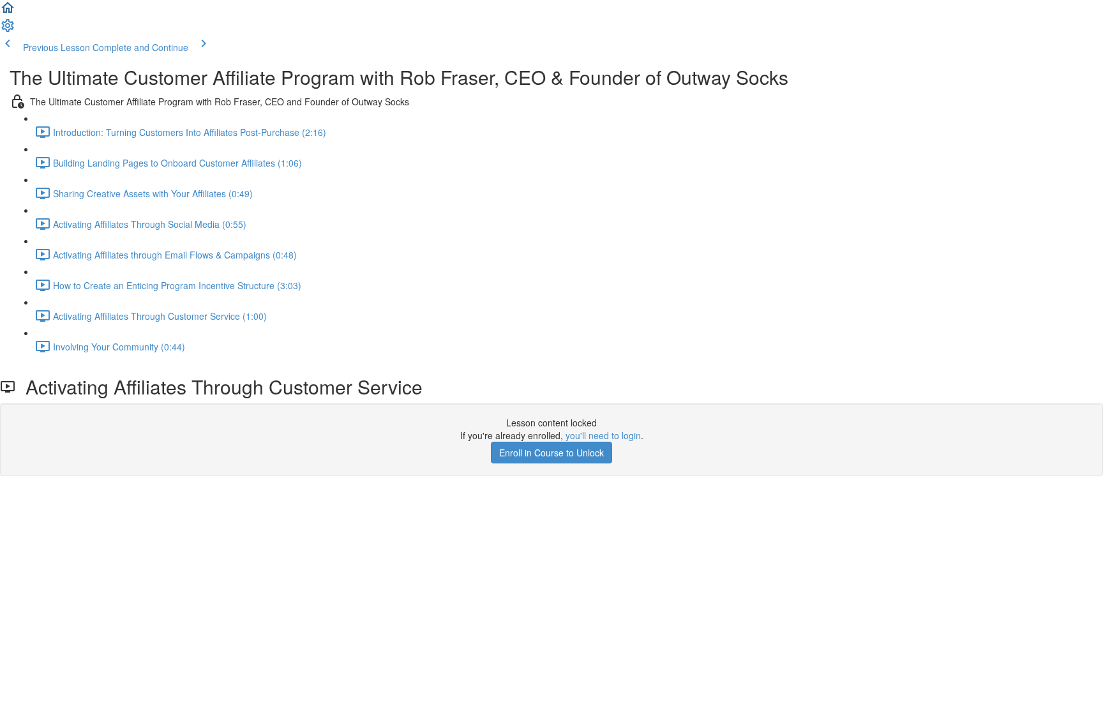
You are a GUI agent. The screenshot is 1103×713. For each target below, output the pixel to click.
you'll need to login (603, 435)
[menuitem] (7, 29)
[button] (7, 11)
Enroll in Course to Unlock (551, 452)
